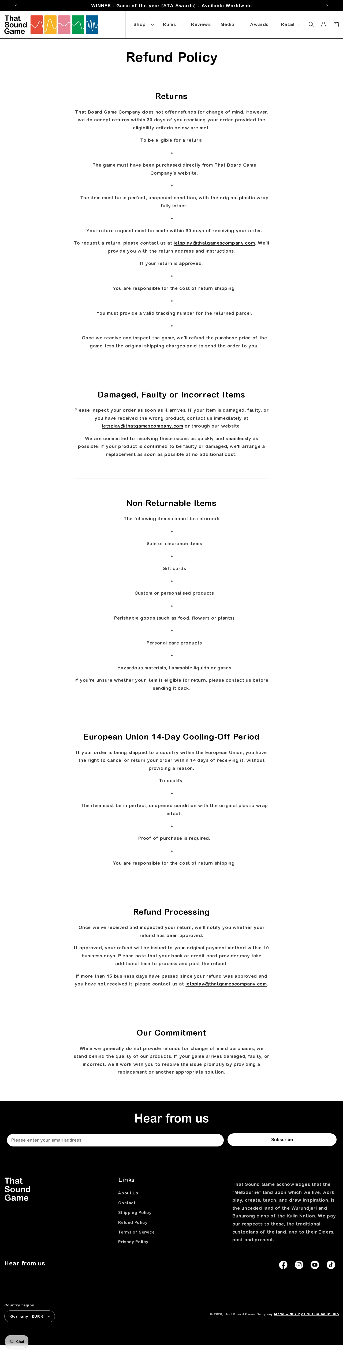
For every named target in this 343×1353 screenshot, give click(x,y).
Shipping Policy (134, 1212)
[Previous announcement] (16, 5)
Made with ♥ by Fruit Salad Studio (306, 1314)
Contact (126, 1203)
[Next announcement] (327, 5)
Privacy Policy (133, 1241)
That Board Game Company (248, 1314)
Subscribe (282, 1139)
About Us (128, 1193)
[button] (142, 23)
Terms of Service (136, 1232)
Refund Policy (132, 1222)
